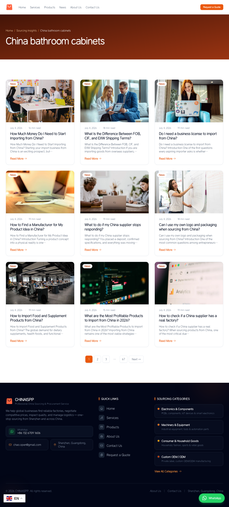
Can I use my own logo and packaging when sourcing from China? (188, 227)
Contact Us (92, 7)
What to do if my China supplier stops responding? (113, 227)
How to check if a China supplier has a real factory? (188, 318)
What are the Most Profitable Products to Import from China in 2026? (114, 318)
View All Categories (166, 471)
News (62, 7)
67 (123, 359)
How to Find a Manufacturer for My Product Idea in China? (36, 227)
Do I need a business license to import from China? (188, 136)
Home (22, 7)
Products (49, 7)
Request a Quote (211, 7)
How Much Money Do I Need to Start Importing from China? (38, 136)
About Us (75, 7)
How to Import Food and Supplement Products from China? (38, 318)
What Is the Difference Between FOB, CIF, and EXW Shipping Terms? (113, 136)
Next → (136, 359)
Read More (16, 158)
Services (35, 7)
